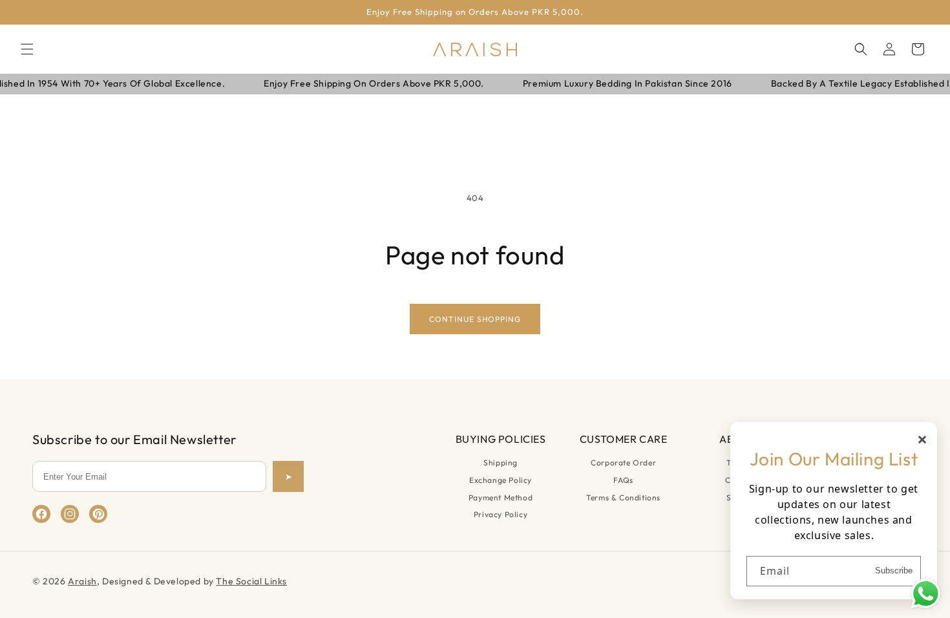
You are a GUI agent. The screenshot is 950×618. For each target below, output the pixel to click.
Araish (82, 581)
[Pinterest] (98, 514)
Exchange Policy (500, 480)
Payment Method (501, 497)
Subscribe (894, 570)
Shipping (500, 462)
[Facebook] (41, 514)
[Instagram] (70, 514)
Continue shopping (475, 319)
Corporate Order (623, 462)
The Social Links (251, 581)
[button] (27, 49)
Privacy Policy (500, 514)
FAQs (623, 480)
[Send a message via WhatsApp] (926, 594)
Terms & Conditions (623, 497)
